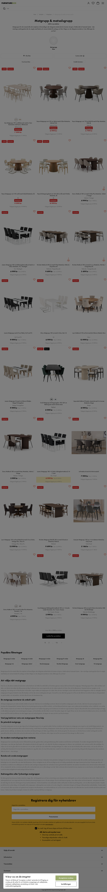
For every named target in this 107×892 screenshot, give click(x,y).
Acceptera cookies (66, 878)
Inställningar (66, 884)
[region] (41, 881)
